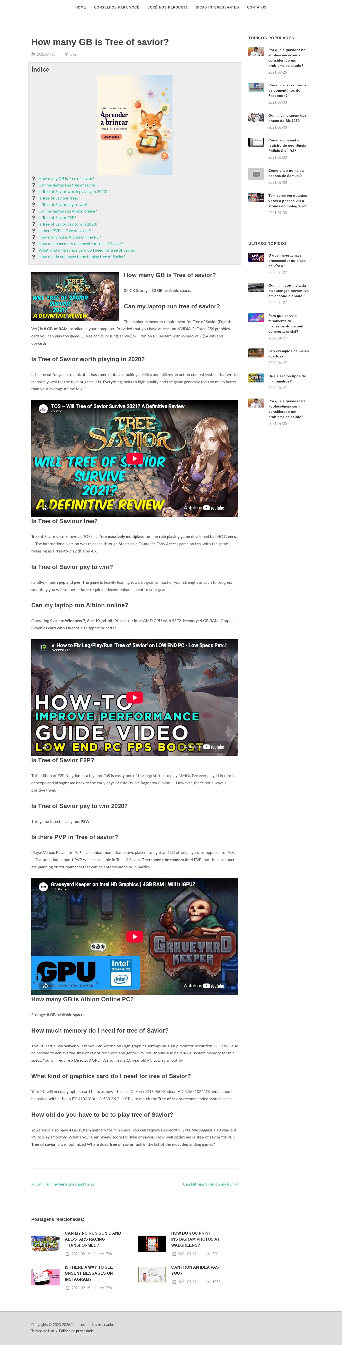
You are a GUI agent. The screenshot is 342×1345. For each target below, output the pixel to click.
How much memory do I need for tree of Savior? (81, 244)
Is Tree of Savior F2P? (57, 218)
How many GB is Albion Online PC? (70, 237)
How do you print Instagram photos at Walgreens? (195, 1239)
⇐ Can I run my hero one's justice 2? (62, 1184)
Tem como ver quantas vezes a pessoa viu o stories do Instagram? (287, 201)
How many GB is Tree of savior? (66, 179)
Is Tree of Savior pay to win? (63, 205)
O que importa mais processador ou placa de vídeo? (287, 260)
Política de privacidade (76, 1331)
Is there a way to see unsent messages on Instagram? (89, 1273)
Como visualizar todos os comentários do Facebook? (287, 90)
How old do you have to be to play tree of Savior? (82, 257)
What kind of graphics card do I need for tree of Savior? (87, 250)
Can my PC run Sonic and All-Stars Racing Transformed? (93, 1239)
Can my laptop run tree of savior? (68, 185)
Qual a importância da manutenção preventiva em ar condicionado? (288, 290)
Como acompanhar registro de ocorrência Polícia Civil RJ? (287, 145)
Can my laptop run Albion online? (68, 211)
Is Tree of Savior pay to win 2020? (68, 224)
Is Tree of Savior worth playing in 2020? (73, 192)
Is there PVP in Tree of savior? (65, 231)
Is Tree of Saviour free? (58, 198)
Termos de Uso (42, 1331)
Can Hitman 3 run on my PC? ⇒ (210, 1184)
